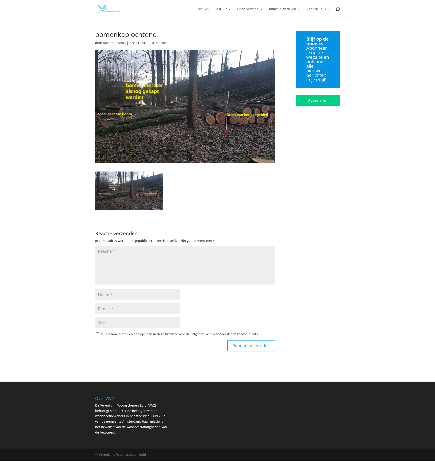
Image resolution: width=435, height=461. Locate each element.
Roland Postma (114, 43)
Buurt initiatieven (282, 9)
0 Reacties (159, 43)
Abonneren (317, 100)
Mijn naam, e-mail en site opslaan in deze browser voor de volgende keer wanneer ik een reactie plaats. (180, 334)
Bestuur (221, 9)
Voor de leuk (316, 9)
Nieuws (203, 9)
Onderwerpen (248, 9)
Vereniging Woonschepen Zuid (122, 454)
